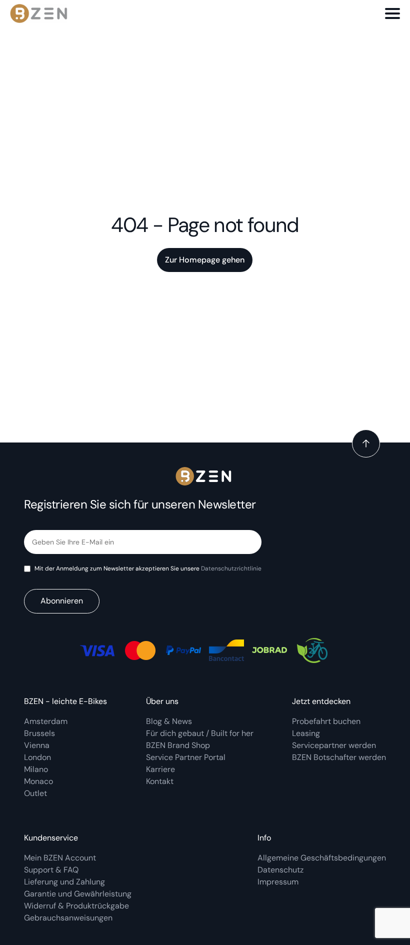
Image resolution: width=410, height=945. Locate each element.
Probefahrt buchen (326, 721)
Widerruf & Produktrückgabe (76, 905)
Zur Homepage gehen (204, 259)
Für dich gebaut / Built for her (200, 733)
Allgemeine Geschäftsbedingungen (322, 857)
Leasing (306, 733)
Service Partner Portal (186, 757)
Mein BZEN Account (61, 857)
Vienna (37, 745)
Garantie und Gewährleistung (78, 893)
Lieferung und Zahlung (65, 881)
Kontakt (160, 781)
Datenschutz (281, 869)
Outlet (35, 793)
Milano (36, 769)
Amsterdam (46, 721)
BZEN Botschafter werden (339, 757)
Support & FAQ (51, 869)
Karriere (160, 769)
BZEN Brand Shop (178, 745)
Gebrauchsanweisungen (68, 917)
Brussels (39, 733)
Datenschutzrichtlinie (231, 568)
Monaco (38, 781)
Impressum (278, 881)
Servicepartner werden (334, 745)
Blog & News (169, 721)
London (37, 757)
